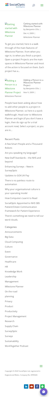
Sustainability (12, 341)
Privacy (8, 301)
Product (9, 306)
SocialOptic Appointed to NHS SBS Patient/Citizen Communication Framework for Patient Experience (22, 207)
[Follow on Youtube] (31, 386)
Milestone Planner (31, 37)
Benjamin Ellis (32, 29)
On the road (11, 291)
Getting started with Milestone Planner (32, 25)
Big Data (9, 236)
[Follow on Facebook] (37, 386)
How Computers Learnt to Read (21, 198)
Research (9, 321)
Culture (9, 246)
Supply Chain (11, 326)
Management (12, 281)
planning (9, 296)
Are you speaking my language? (21, 152)
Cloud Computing (14, 241)
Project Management (15, 316)
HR (6, 266)
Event (8, 251)
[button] (44, 392)
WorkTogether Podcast (16, 346)
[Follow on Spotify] (42, 386)
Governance (11, 256)
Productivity (11, 311)
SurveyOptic (11, 331)
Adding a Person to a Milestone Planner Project (33, 82)
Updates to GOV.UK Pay (17, 175)
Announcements (13, 231)
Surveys (9, 336)
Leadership (10, 276)
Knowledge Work (13, 271)
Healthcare (10, 261)
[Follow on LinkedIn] (26, 386)
